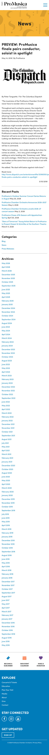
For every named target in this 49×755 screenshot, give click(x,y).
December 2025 (8, 274)
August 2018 (7, 555)
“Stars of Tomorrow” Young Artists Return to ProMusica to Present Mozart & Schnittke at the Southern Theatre (24, 222)
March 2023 (7, 375)
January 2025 (7, 304)
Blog (3, 241)
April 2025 (6, 297)
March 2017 (6, 611)
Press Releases (8, 248)
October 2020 (7, 469)
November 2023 (8, 353)
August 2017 (6, 596)
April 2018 (6, 566)
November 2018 (8, 544)
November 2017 (8, 585)
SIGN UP (8, 735)
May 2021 (5, 446)
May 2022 (6, 405)
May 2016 (6, 645)
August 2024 (7, 323)
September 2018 (8, 551)
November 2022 (8, 390)
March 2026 (7, 270)
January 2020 (7, 495)
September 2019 (8, 510)
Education (6, 686)
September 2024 (8, 319)
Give (3, 701)
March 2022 (7, 413)
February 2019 (7, 533)
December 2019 (8, 499)
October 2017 (7, 589)
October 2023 (7, 357)
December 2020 (8, 465)
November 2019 (8, 503)
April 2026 (6, 267)
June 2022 (6, 401)
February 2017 (7, 615)
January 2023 (7, 383)
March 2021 (6, 454)
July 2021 (5, 443)
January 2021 (7, 461)
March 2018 (6, 570)
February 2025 (8, 300)
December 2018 (8, 540)
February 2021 (7, 458)
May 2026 (6, 263)
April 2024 (6, 334)
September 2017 (8, 592)
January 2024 (7, 345)
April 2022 (6, 409)
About (4, 697)
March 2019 (6, 529)
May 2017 (5, 604)
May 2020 (6, 480)
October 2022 (7, 394)
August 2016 (7, 637)
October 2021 (7, 431)
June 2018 (5, 559)
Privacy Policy (37, 742)
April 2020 (6, 484)
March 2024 (7, 338)
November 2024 (8, 312)
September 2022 (8, 398)
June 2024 (6, 327)
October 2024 (7, 315)
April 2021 (6, 450)
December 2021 (8, 424)
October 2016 (7, 630)
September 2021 (8, 435)
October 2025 (7, 282)
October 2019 (7, 506)
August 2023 (7, 360)
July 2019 (5, 514)
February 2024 (8, 342)
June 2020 (6, 476)
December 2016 (8, 622)
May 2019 (6, 521)
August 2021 (6, 439)
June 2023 (6, 364)
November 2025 (8, 278)
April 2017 (6, 607)
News (4, 245)
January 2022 (7, 420)
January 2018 (7, 577)
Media (4, 693)
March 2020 (7, 488)
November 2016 (8, 626)
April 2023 (6, 372)
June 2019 (5, 518)
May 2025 (6, 293)
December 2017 (8, 581)
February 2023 (8, 379)
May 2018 (6, 563)
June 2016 (5, 641)
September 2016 (8, 634)
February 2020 (8, 491)
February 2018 (7, 574)
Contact (5, 705)
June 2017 (5, 600)
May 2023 (6, 368)
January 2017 (7, 619)
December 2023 (8, 349)
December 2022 (8, 387)
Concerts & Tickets (9, 682)
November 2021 (8, 428)
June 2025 (6, 289)
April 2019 (6, 525)
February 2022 (7, 417)
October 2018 (7, 548)
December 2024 (8, 308)
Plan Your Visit (7, 690)
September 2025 (8, 285)
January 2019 (7, 536)
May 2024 (6, 330)
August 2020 (7, 473)
